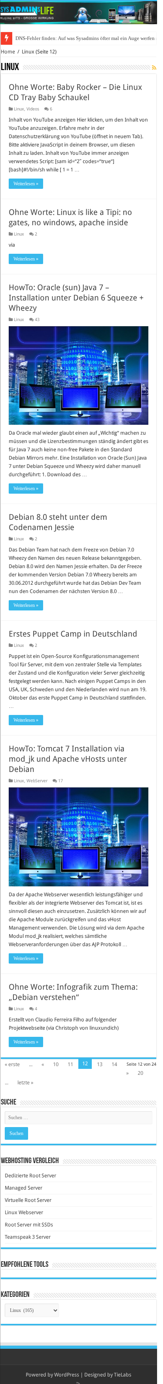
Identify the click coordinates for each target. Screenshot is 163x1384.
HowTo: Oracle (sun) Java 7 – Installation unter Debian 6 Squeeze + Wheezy (76, 298)
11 (70, 1064)
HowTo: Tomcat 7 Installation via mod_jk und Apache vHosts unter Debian (68, 759)
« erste (12, 1064)
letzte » (25, 1083)
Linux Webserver (24, 1212)
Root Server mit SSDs (29, 1225)
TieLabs (122, 1375)
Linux (19, 109)
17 (60, 780)
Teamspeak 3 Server (28, 1237)
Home (8, 52)
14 (114, 1064)
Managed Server (23, 1188)
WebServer (37, 780)
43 (37, 319)
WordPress (66, 1375)
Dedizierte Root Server (30, 1176)
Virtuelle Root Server (28, 1200)
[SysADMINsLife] (78, 12)
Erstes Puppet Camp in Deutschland (73, 634)
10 (56, 1064)
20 (140, 1073)
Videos (33, 109)
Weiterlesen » (25, 183)
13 (99, 1064)
